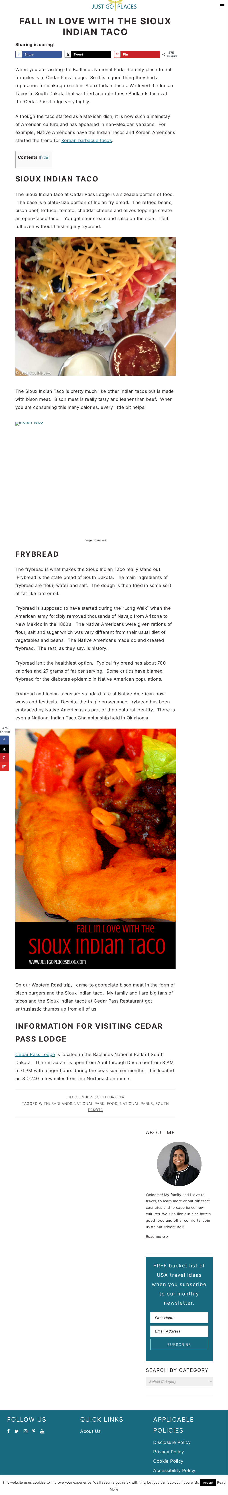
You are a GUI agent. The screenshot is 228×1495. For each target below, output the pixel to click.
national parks (136, 1103)
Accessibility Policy (174, 1470)
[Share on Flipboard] (4, 766)
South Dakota (109, 1097)
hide (44, 157)
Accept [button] (208, 1482)
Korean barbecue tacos (86, 140)
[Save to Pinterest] (4, 757)
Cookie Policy (168, 1461)
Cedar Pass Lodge (35, 1054)
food (112, 1103)
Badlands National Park (77, 1103)
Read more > (157, 1236)
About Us (90, 1431)
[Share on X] (4, 748)
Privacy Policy (168, 1451)
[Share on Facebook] (4, 739)
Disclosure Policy (172, 1442)
